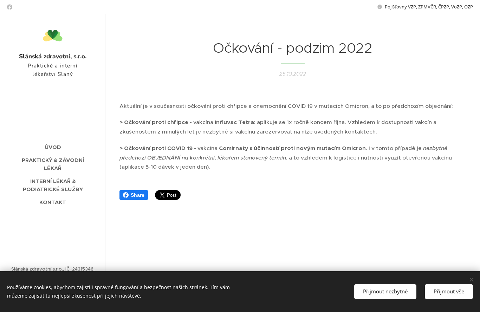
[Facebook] (9, 7)
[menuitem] (52, 147)
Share (137, 195)
